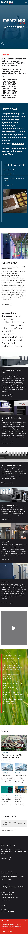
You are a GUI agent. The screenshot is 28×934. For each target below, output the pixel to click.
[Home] (7, 2)
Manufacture (14, 874)
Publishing (21, 887)
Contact (3, 905)
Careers (3, 879)
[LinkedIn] (5, 911)
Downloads (14, 876)
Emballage (4, 887)
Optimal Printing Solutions (9, 897)
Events (22, 876)
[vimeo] (8, 911)
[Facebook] (2, 911)
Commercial (12, 887)
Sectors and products (7, 892)
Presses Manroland (7, 894)
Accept (3, 931)
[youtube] (11, 911)
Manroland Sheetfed (7, 872)
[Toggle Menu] (26, 3)
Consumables (5, 900)
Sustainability (5, 876)
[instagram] (13, 911)
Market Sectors (5, 884)
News (9, 879)
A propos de (4, 874)
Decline (10, 931)
